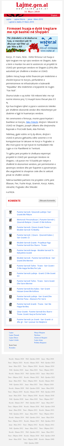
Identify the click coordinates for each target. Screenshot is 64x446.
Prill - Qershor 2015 (16, 414)
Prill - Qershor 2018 (16, 399)
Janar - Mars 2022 (15, 381)
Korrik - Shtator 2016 (31, 406)
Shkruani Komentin (47, 200)
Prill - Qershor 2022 (48, 377)
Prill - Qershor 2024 (16, 370)
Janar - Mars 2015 (31, 414)
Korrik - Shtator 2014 (16, 417)
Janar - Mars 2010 (35, 19)
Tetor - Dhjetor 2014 (46, 414)
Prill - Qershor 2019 (48, 392)
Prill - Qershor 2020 (33, 388)
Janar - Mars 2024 (31, 370)
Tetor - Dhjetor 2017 (46, 399)
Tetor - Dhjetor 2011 (46, 428)
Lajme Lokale (14, 340)
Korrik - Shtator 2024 (46, 366)
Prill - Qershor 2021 (16, 384)
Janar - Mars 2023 (47, 373)
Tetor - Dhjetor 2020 (46, 384)
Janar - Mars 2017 (47, 403)
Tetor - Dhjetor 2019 (15, 392)
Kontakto (12, 348)
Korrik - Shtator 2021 (46, 381)
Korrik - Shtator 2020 (16, 388)
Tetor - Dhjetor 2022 (15, 377)
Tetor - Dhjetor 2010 (15, 436)
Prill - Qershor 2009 (31, 443)
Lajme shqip (38, 340)
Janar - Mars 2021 (31, 384)
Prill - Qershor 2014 (33, 417)
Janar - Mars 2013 (15, 425)
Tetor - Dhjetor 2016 (15, 406)
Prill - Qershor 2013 (48, 421)
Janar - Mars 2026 (47, 359)
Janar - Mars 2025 (15, 366)
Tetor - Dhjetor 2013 (15, 421)
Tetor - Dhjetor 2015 (30, 410)
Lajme (8, 19)
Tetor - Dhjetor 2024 (30, 366)
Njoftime (37, 335)
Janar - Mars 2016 (15, 410)
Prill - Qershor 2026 (33, 359)
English (54, 15)
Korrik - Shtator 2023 (16, 373)
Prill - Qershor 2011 (33, 432)
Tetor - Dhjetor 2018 (30, 395)
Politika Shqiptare (40, 342)
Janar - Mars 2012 (31, 428)
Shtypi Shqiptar (39, 332)
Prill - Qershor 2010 (48, 436)
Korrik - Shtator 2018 (46, 395)
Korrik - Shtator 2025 (31, 363)
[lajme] (32, 5)
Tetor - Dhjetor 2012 (30, 425)
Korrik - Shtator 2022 (31, 377)
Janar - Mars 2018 (31, 399)
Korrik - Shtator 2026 (16, 359)
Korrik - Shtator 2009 (46, 439)
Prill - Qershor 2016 (48, 406)
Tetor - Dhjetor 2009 (30, 439)
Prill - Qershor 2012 (16, 428)
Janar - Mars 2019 (15, 395)
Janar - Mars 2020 (47, 388)
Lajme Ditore (19, 19)
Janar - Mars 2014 (47, 417)
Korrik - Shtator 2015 (46, 410)
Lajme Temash (14, 335)
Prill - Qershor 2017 (33, 403)
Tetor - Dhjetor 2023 (46, 370)
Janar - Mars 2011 (47, 432)
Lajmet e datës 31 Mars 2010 (21, 22)
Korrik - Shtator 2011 (16, 432)
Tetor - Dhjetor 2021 (30, 381)
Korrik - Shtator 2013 (31, 421)
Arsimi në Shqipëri (40, 338)
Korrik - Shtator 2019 (31, 392)
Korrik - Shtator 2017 (16, 403)
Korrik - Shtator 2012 (46, 425)
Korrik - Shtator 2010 (31, 436)
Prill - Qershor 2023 (33, 373)
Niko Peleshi (32, 122)
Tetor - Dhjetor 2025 (15, 363)
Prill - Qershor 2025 (48, 363)
